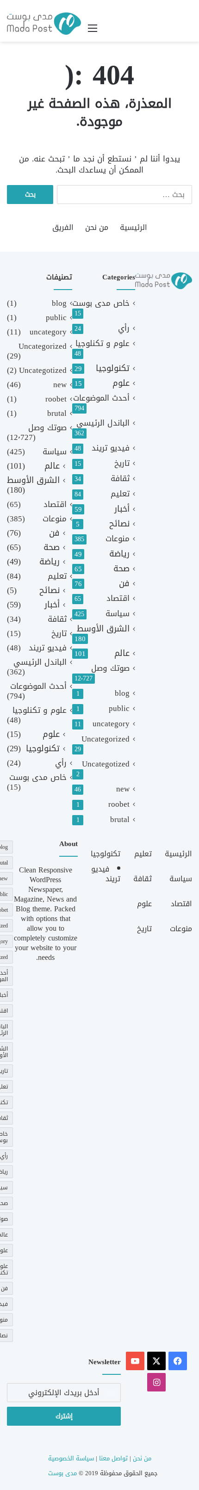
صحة (121, 569)
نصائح (119, 524)
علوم (121, 383)
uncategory (111, 724)
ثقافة (120, 478)
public (119, 708)
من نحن (96, 227)
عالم (122, 653)
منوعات (118, 539)
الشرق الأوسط (103, 629)
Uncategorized (105, 739)
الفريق (63, 227)
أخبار (122, 509)
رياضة (119, 554)
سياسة (118, 613)
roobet (119, 804)
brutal (120, 819)
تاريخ (122, 463)
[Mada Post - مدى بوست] (44, 23)
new (123, 789)
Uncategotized (106, 764)
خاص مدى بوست (101, 303)
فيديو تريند (111, 448)
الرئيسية (133, 227)
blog (122, 693)
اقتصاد (118, 598)
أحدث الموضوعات (101, 398)
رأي (124, 328)
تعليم (120, 494)
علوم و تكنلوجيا (102, 343)
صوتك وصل (110, 668)
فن (124, 583)
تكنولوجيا (113, 368)
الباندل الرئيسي (103, 423)
